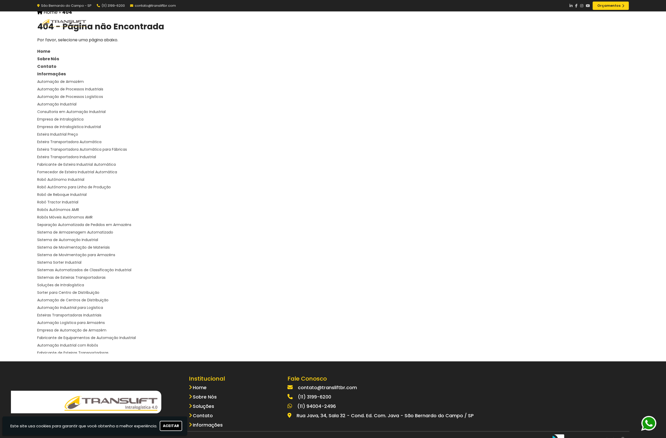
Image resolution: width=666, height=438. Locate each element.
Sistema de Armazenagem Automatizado (75, 232)
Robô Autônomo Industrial (60, 179)
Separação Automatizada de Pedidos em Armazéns (84, 224)
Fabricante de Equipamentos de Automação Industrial (86, 337)
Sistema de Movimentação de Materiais (73, 247)
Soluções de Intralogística (60, 285)
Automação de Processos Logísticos (70, 96)
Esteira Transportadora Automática (69, 141)
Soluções (525, 22)
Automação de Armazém (60, 81)
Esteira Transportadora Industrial (66, 157)
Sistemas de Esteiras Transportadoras (71, 277)
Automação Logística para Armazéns (71, 322)
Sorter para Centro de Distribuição (68, 292)
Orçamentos (608, 5)
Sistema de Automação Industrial (67, 239)
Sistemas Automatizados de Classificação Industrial (84, 270)
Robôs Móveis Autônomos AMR (65, 217)
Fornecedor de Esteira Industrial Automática (77, 172)
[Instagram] (581, 6)
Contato (592, 22)
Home (457, 22)
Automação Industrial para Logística (70, 307)
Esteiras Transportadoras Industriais (69, 315)
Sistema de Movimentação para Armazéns (76, 254)
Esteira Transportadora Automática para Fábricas (82, 149)
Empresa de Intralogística (60, 119)
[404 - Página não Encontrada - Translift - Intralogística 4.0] (64, 22)
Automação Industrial (56, 104)
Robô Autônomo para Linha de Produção (74, 187)
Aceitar (171, 425)
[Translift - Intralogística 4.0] (111, 402)
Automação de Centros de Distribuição (72, 300)
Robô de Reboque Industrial (62, 194)
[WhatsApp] (653, 423)
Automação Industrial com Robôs (67, 345)
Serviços (559, 22)
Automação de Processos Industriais (70, 89)
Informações (51, 74)
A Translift (489, 22)
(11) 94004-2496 (316, 406)
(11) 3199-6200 (113, 5)
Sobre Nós (48, 59)
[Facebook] (576, 6)
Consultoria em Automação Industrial (71, 111)
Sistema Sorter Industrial (59, 262)
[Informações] (619, 22)
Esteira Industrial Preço (57, 134)
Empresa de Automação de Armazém (71, 330)
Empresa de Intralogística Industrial (69, 126)
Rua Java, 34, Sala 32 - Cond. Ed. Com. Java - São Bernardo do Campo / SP (385, 415)
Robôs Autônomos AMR (58, 209)
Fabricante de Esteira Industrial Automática (76, 164)
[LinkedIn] (571, 6)
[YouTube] (588, 6)
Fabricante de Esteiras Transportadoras (72, 352)
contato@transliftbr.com (155, 5)
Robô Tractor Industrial (57, 202)
